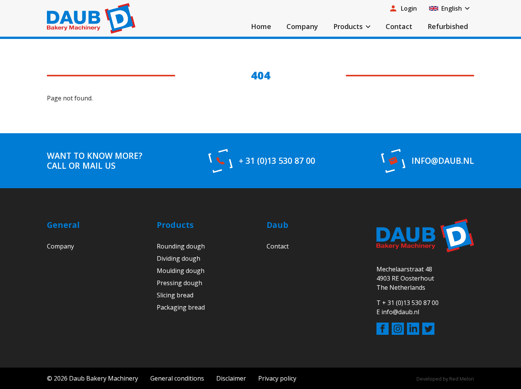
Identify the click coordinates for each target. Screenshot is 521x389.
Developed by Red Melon (445, 378)
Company (302, 26)
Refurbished (448, 26)
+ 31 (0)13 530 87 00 (277, 161)
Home (261, 26)
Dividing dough (178, 258)
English (451, 8)
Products (348, 26)
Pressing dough (179, 283)
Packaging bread (181, 307)
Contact (399, 26)
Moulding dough (180, 270)
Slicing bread (175, 295)
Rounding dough (181, 246)
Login (409, 8)
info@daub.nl (443, 161)
